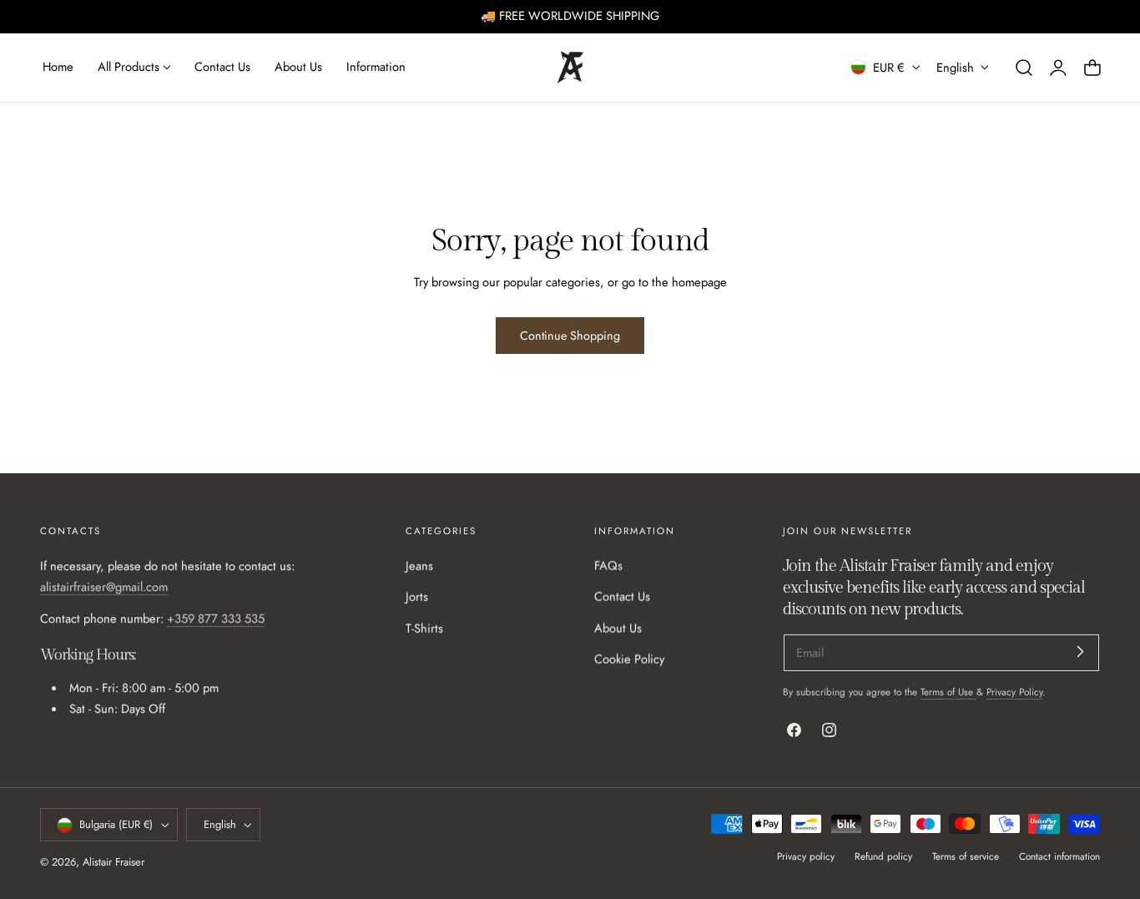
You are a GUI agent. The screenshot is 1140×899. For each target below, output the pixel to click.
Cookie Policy (629, 659)
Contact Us (622, 597)
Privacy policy (806, 856)
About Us (618, 628)
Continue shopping (570, 335)
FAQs (608, 566)
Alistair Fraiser (113, 863)
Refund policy (883, 856)
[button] (1024, 67)
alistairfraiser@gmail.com (104, 587)
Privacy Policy (1014, 691)
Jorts (417, 597)
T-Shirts (424, 628)
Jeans (419, 566)
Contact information (1059, 856)
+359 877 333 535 (216, 618)
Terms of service (965, 856)
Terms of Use (948, 691)
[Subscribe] (1080, 651)
